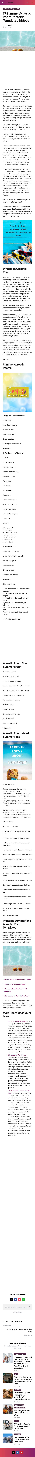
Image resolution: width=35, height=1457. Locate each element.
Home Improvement (20, 1354)
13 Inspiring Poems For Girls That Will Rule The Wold (22, 1412)
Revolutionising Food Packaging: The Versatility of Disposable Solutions (22, 1396)
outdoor (17, 1434)
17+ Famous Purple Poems (12, 1321)
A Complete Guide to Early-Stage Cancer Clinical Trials (22, 1426)
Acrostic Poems (8, 8)
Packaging (18, 1389)
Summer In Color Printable (15, 984)
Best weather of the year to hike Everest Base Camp (21, 1439)
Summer (17, 8)
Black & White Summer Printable (18, 979)
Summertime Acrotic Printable (17, 996)
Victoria (9, 25)
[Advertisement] (17, 70)
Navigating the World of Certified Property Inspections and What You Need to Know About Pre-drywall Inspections (23, 1362)
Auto (16, 1374)
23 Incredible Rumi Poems (17, 1021)
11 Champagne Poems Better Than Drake (19, 1330)
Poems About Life (19, 1407)
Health (16, 1421)
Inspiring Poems (19, 1405)
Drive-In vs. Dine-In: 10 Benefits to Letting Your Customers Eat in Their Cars (23, 1380)
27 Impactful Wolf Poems (17, 1055)
